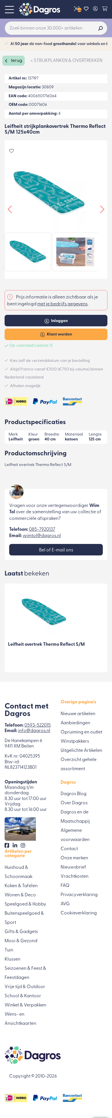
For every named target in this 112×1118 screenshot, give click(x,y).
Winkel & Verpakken (25, 1005)
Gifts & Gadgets (21, 932)
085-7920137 (42, 529)
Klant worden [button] (59, 334)
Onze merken (74, 858)
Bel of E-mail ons (56, 550)
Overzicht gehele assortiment (78, 764)
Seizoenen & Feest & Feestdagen (25, 973)
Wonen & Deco (20, 895)
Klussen (12, 959)
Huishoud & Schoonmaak (18, 872)
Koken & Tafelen (21, 886)
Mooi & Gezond (21, 941)
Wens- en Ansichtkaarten (20, 1019)
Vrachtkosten (74, 876)
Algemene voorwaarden (75, 835)
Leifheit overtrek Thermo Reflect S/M (46, 644)
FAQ (65, 885)
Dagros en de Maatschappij (75, 817)
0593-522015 (37, 725)
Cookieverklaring (79, 913)
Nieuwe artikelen (78, 714)
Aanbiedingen (75, 723)
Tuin (9, 950)
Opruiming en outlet (81, 732)
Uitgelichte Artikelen (81, 750)
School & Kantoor (23, 996)
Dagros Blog (73, 794)
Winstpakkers (75, 741)
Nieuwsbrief (73, 867)
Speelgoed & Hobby (25, 904)
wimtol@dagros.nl (42, 536)
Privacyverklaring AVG (79, 899)
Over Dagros (74, 803)
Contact (69, 849)
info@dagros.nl (34, 731)
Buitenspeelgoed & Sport (24, 918)
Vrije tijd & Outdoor (25, 987)
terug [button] (16, 60)
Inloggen (59, 321)
